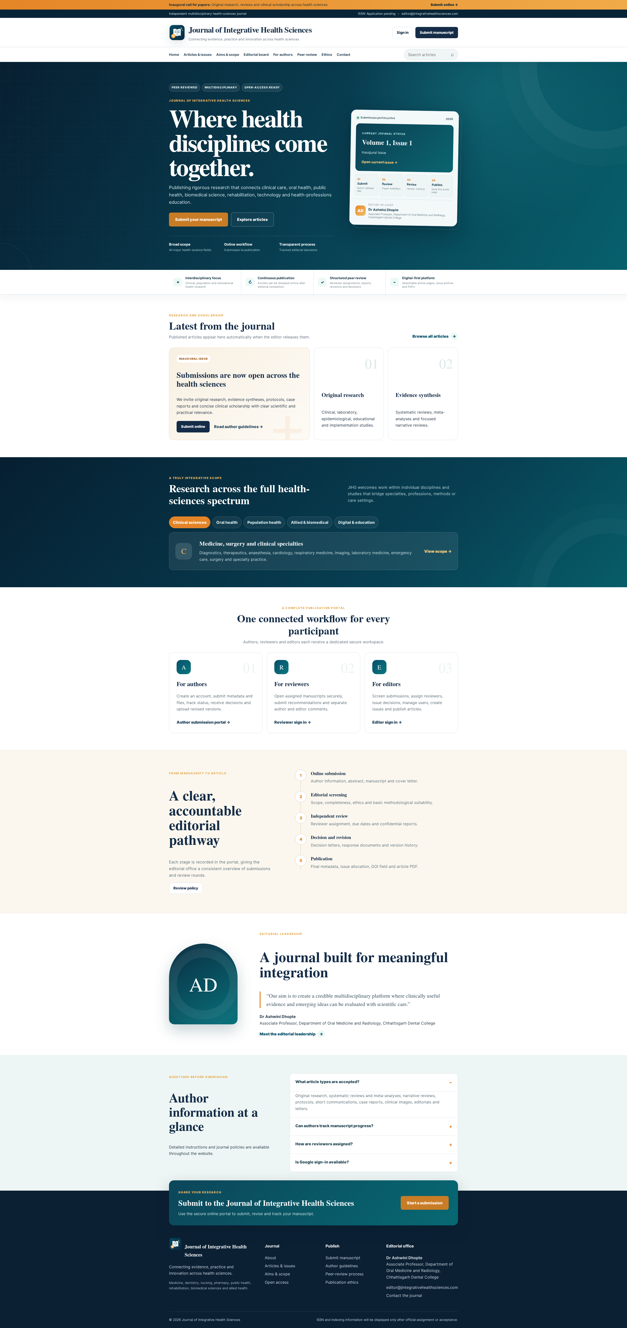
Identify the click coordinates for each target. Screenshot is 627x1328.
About (270, 1257)
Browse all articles (434, 336)
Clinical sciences (189, 522)
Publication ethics (342, 1282)
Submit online (444, 5)
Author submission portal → (203, 722)
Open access (277, 1282)
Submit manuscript (437, 32)
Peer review (307, 54)
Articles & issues (198, 54)
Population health (264, 522)
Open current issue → (380, 162)
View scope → (438, 551)
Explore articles (252, 219)
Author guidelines (342, 1265)
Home (174, 54)
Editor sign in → (387, 722)
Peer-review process (344, 1273)
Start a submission (425, 1202)
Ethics (327, 54)
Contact (343, 54)
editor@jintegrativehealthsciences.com (430, 13)
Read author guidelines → (238, 426)
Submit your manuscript (198, 219)
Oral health (227, 522)
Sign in (403, 32)
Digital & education (356, 522)
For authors (283, 54)
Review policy (185, 888)
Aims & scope (227, 54)
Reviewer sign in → (292, 722)
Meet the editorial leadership (291, 1033)
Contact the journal (404, 1295)
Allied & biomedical (309, 522)
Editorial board (256, 54)
